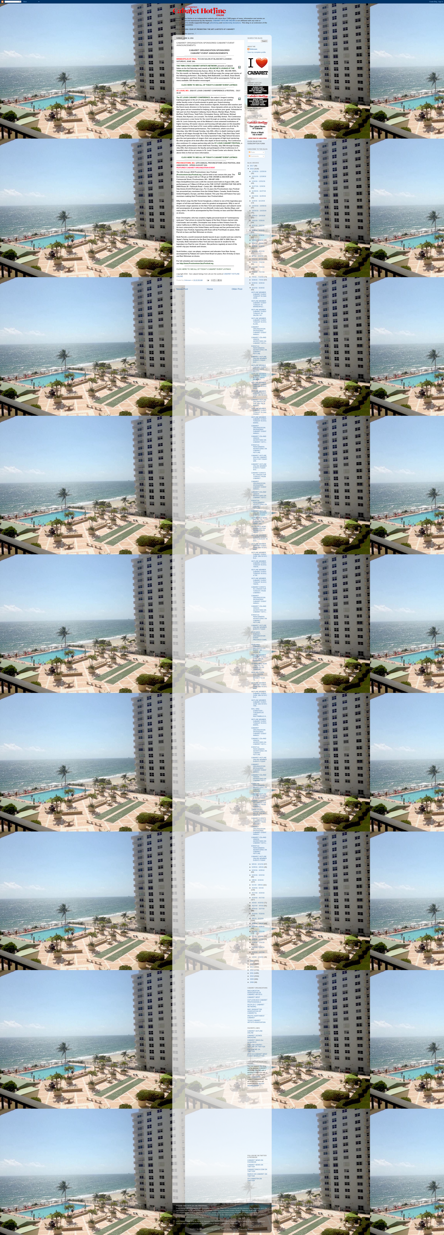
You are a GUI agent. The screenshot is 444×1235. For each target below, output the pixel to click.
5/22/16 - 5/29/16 (258, 870)
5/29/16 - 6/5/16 (258, 867)
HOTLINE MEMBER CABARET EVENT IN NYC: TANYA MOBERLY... (258, 377)
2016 (252, 169)
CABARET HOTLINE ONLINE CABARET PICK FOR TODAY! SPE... (259, 458)
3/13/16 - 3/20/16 (258, 914)
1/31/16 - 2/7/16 (258, 939)
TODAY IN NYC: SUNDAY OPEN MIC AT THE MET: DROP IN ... (258, 812)
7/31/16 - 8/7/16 (258, 259)
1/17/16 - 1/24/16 (258, 947)
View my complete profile (256, 52)
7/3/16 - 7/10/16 (258, 277)
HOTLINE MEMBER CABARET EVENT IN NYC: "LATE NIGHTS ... (258, 368)
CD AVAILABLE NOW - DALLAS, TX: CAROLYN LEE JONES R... (259, 666)
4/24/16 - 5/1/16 (258, 888)
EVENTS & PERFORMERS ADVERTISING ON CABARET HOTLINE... (259, 350)
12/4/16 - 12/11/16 (258, 181)
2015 (252, 961)
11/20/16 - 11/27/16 (259, 191)
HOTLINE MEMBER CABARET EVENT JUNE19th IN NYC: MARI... (259, 385)
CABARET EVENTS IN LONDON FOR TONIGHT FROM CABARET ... (258, 475)
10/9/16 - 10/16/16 (258, 216)
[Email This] (212, 280)
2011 (252, 973)
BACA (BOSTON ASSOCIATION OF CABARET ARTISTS (254, 992)
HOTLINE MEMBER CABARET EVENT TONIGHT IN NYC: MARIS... (259, 420)
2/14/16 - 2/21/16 (258, 931)
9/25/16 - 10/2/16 (258, 225)
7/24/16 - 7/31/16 (258, 262)
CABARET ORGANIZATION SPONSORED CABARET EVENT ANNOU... (258, 330)
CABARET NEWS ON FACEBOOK (255, 1161)
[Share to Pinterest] (221, 280)
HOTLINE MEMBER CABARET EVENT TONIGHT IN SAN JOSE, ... (258, 295)
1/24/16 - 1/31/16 (258, 942)
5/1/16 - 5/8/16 (257, 885)
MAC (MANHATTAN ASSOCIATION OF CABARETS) (254, 1011)
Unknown (253, 49)
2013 (252, 967)
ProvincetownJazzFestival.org (189, 175)
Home (210, 289)
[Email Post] (208, 280)
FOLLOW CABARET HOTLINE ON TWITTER (256, 1046)
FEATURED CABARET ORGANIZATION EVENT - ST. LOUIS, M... (258, 648)
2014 (252, 964)
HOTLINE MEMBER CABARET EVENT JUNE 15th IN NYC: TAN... (259, 703)
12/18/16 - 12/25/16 (259, 171)
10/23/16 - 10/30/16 (259, 206)
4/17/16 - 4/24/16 (258, 893)
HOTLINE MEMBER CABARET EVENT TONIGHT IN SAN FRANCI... (258, 411)
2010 (252, 976)
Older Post (237, 289)
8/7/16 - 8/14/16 (258, 256)
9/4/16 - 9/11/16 (258, 240)
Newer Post (182, 289)
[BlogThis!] (214, 280)
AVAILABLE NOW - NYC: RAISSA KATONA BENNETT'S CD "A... (258, 676)
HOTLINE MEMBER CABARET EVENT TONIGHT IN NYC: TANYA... (259, 564)
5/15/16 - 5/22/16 (258, 875)
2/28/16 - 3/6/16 (258, 923)
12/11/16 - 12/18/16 (259, 176)
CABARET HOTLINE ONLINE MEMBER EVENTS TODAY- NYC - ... (259, 467)
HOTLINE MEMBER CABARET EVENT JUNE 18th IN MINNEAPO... (258, 658)
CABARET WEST (253, 997)
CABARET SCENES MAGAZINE (254, 1036)
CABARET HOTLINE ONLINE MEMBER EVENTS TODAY (259, 513)
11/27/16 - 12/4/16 (258, 186)
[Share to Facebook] (218, 280)
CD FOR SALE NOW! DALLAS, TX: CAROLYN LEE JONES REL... (259, 520)
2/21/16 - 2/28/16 (258, 926)
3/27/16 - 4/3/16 (258, 906)
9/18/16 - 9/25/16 (258, 230)
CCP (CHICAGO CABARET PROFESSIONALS (257, 1001)
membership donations (232, 23)
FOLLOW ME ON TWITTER (253, 1050)
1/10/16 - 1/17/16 (258, 952)
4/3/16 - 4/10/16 (258, 903)
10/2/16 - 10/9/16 (258, 220)
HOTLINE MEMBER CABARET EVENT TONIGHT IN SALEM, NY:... (258, 312)
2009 (252, 979)
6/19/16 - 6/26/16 (258, 283)
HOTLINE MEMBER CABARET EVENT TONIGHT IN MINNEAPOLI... (258, 304)
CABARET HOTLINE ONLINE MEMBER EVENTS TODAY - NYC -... (259, 359)
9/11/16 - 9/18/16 (258, 235)
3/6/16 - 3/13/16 (258, 918)
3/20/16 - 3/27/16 (258, 909)
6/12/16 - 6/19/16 (258, 288)
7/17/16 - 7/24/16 (258, 267)
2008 (252, 982)
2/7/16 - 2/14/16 (258, 936)
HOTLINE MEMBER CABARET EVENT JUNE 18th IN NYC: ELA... (259, 394)
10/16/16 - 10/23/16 (259, 211)
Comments (254, 156)
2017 (252, 166)
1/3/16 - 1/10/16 (258, 957)
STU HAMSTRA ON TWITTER (254, 1179)
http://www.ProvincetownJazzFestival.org (196, 263)
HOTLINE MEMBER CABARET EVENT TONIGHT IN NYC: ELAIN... (259, 321)
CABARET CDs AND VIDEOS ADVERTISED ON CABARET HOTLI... (259, 340)
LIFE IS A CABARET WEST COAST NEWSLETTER (257, 1055)
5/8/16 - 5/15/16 (258, 880)
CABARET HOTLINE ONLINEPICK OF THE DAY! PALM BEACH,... (258, 402)
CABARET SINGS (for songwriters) (255, 1041)
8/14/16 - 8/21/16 (258, 251)
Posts (252, 152)
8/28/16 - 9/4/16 (258, 243)
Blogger (250, 1229)
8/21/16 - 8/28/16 (258, 246)
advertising (214, 23)
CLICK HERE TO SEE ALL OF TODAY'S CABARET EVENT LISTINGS (209, 85)
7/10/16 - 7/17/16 (258, 272)
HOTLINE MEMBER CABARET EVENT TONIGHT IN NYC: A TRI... (259, 572)
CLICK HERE (256, 1077)
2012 (252, 970)
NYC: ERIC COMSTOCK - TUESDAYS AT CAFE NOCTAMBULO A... (259, 712)
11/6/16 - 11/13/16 (258, 201)
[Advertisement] (257, 1099)
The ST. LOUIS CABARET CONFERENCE (193, 97)
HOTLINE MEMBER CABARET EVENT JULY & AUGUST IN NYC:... (259, 538)
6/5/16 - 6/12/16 (258, 864)
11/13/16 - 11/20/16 (259, 196)
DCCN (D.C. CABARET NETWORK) (255, 1005)
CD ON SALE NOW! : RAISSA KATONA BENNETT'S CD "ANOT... (259, 529)
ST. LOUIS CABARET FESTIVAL (227, 143)
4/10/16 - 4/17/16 (258, 898)
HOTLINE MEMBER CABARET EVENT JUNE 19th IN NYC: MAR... (259, 546)
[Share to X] (216, 280)
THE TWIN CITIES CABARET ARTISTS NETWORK (196, 66)
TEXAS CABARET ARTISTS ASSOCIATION (256, 1021)
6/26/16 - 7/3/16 (258, 280)
